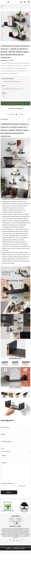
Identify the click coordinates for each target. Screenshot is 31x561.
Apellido (3, 434)
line (11, 114)
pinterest (19, 114)
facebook (8, 114)
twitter (14, 114)
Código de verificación (7, 483)
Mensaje (3, 462)
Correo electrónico (6, 441)
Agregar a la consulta (15, 103)
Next (28, 26)
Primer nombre (5, 427)
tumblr (22, 114)
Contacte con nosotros (15, 108)
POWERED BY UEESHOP (19, 548)
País (2, 448)
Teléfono (4, 455)
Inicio (2, 6)
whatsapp (16, 114)
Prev (2, 26)
